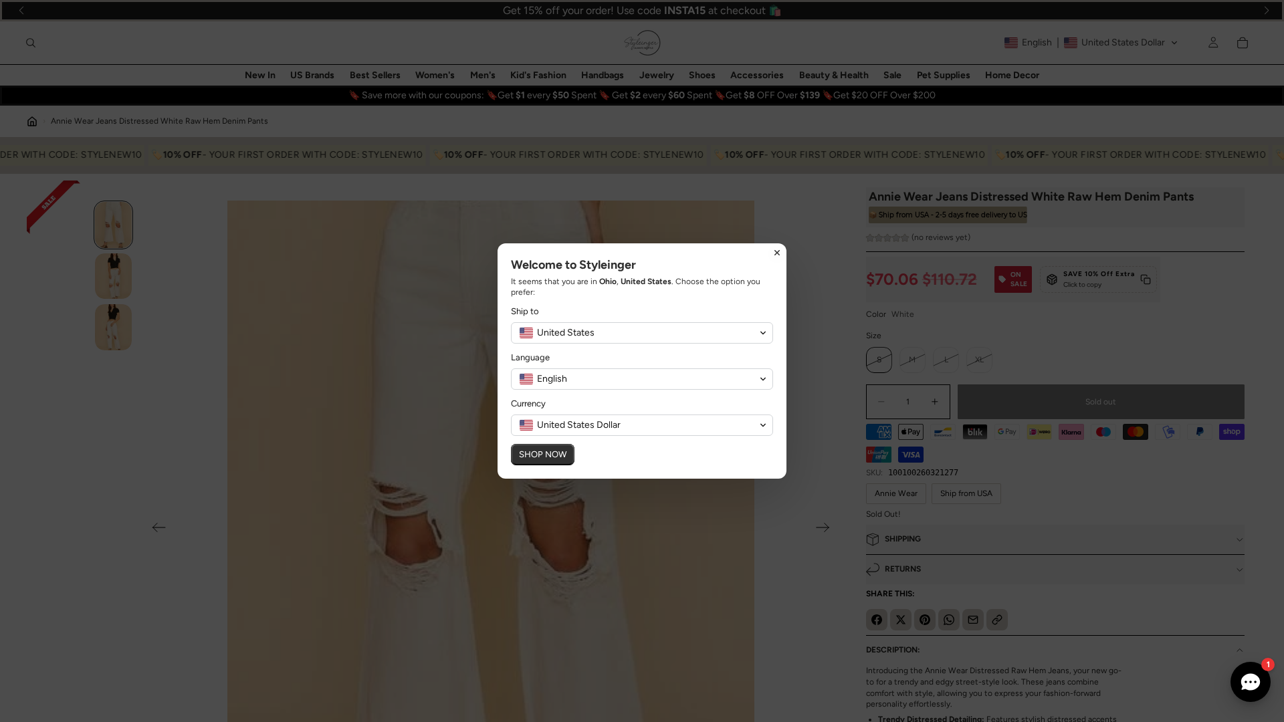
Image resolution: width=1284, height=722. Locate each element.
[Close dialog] (777, 252)
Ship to (525, 311)
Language (530, 357)
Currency (528, 403)
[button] (642, 333)
